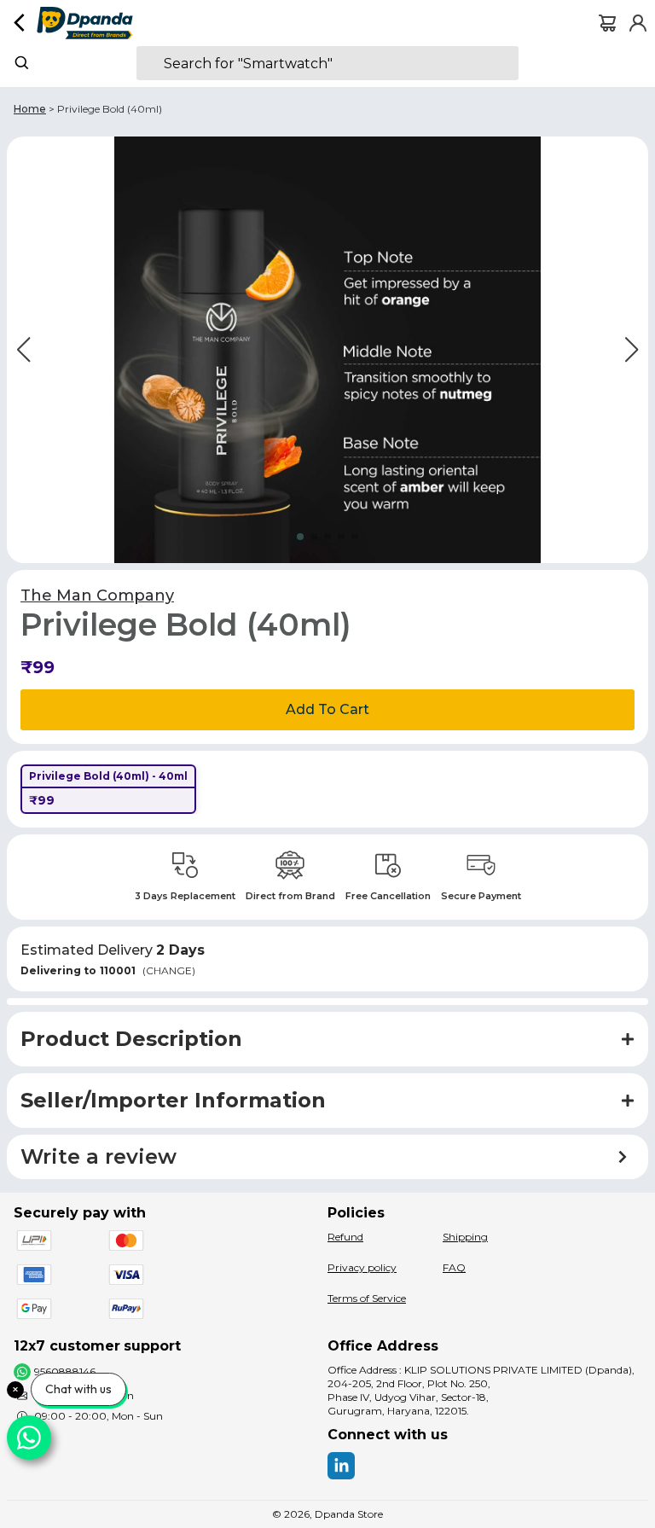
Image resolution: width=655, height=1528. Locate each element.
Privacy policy (362, 1267)
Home (30, 108)
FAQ (454, 1267)
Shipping (465, 1236)
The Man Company (97, 595)
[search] (327, 63)
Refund (345, 1236)
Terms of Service (367, 1298)
